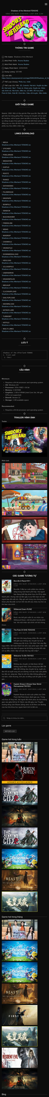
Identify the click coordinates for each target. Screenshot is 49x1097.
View (19, 751)
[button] (46, 4)
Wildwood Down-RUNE (23, 609)
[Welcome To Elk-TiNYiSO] (6, 661)
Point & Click (6, 93)
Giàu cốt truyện (32, 93)
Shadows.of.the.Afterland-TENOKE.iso (16, 145)
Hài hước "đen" (10, 88)
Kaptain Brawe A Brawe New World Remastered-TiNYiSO (27, 685)
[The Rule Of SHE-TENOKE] (6, 635)
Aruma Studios (23, 61)
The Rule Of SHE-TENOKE (24, 630)
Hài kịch (33, 85)
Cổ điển (30, 91)
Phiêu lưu (22, 82)
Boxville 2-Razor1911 (22, 581)
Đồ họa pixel (38, 91)
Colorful (26, 85)
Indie (28, 82)
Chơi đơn (21, 93)
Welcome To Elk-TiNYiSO (24, 655)
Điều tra (23, 91)
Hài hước (15, 91)
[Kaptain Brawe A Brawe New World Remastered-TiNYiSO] (6, 689)
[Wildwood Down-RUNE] (6, 615)
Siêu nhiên (43, 93)
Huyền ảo (36, 88)
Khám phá (28, 88)
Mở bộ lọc (10, 731)
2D (21, 85)
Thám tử (20, 88)
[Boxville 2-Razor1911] (6, 586)
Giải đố (14, 93)
